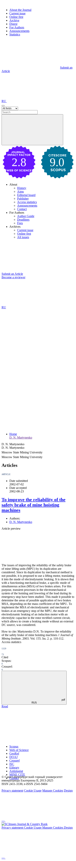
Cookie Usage (33, 790)
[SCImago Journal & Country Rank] (25, 824)
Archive (14, 20)
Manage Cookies (52, 790)
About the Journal (20, 10)
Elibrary (14, 767)
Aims (20, 191)
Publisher (23, 198)
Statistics (14, 34)
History (21, 188)
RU (4, 101)
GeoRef (14, 753)
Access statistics (27, 202)
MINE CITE (17, 774)
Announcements (19, 31)
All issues (23, 237)
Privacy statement (12, 790)
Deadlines (23, 219)
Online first (16, 17)
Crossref (14, 760)
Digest (13, 24)
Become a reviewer (13, 277)
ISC (11, 764)
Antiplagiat (16, 771)
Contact (22, 209)
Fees (20, 223)
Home (13, 434)
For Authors (16, 27)
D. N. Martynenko (20, 437)
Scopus (13, 746)
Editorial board (26, 195)
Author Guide (25, 216)
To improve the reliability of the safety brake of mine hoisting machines (33, 505)
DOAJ (13, 757)
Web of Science (19, 750)
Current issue (17, 13)
